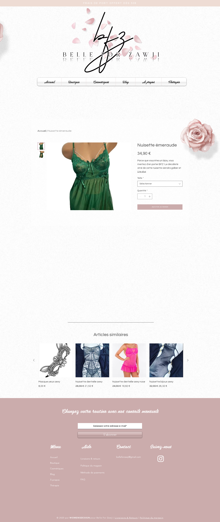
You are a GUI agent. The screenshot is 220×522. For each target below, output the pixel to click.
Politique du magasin (91, 465)
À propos (55, 479)
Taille (140, 178)
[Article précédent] (34, 360)
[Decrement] (140, 196)
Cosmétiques (56, 468)
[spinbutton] (145, 196)
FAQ (83, 479)
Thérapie (54, 485)
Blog (52, 474)
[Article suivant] (188, 360)
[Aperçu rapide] (55, 360)
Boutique (54, 462)
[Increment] (150, 196)
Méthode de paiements (93, 472)
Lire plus (141, 172)
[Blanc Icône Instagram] (160, 458)
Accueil (42, 131)
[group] (111, 367)
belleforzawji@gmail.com (128, 456)
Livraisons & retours (90, 458)
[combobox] (159, 184)
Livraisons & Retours (126, 518)
